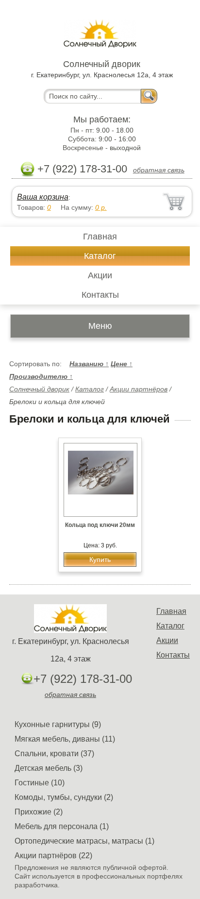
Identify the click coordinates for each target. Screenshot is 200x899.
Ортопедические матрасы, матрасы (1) (84, 841)
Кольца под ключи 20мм (100, 525)
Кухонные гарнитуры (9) (58, 724)
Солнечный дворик (39, 389)
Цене (122, 364)
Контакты (100, 295)
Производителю (41, 376)
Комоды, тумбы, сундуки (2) (64, 797)
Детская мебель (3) (49, 768)
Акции (100, 275)
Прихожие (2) (39, 812)
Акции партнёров (138, 389)
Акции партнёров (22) (53, 855)
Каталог (100, 256)
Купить (100, 559)
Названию (89, 364)
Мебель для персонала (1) (62, 826)
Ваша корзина (42, 197)
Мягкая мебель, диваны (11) (65, 739)
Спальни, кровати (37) (54, 753)
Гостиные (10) (40, 783)
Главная (100, 236)
